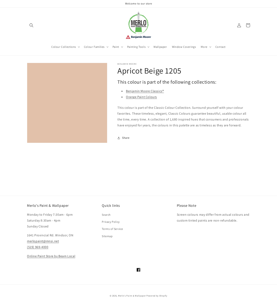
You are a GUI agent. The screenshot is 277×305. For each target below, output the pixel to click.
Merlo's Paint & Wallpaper (132, 295)
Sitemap (107, 236)
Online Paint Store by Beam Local (51, 256)
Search (106, 214)
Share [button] (126, 138)
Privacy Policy (110, 222)
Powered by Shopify (156, 295)
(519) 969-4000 (37, 247)
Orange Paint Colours (141, 97)
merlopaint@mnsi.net (43, 241)
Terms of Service (112, 229)
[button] (31, 25)
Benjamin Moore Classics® (145, 91)
